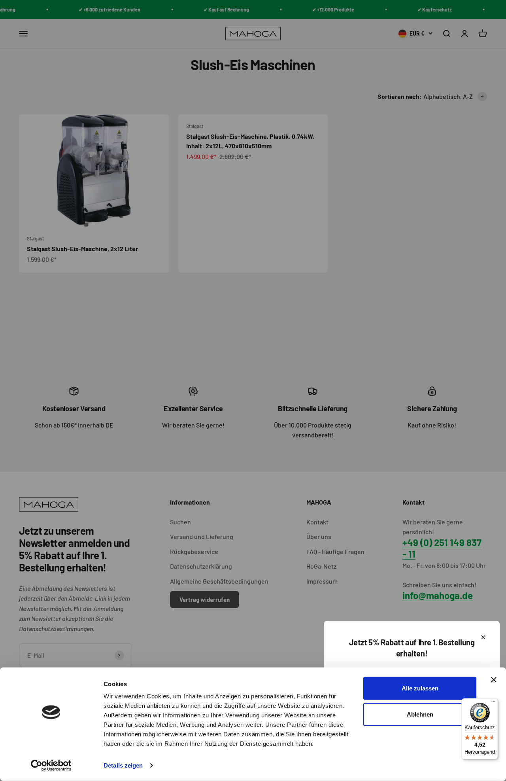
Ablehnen (420, 714)
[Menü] (493, 703)
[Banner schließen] (494, 680)
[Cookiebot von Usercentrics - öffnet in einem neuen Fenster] (51, 766)
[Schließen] (483, 637)
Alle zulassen (420, 688)
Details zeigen (123, 765)
